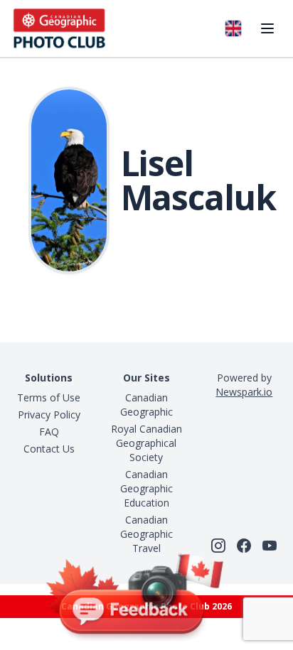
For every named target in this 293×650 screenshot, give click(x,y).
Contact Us (49, 448)
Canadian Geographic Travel (146, 534)
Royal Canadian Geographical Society (146, 443)
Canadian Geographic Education (146, 488)
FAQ (49, 431)
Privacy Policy (49, 414)
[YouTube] (269, 546)
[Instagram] (218, 546)
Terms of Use (48, 397)
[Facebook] (244, 546)
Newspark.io (243, 392)
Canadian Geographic (146, 404)
